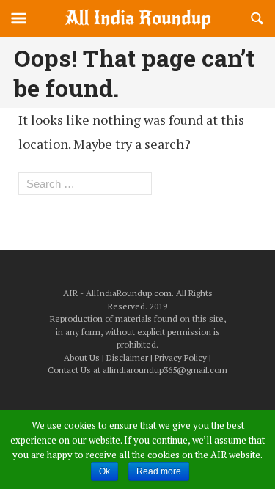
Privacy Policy (181, 357)
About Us (82, 357)
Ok (104, 471)
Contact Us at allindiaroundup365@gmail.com (137, 369)
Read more (158, 471)
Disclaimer (127, 357)
